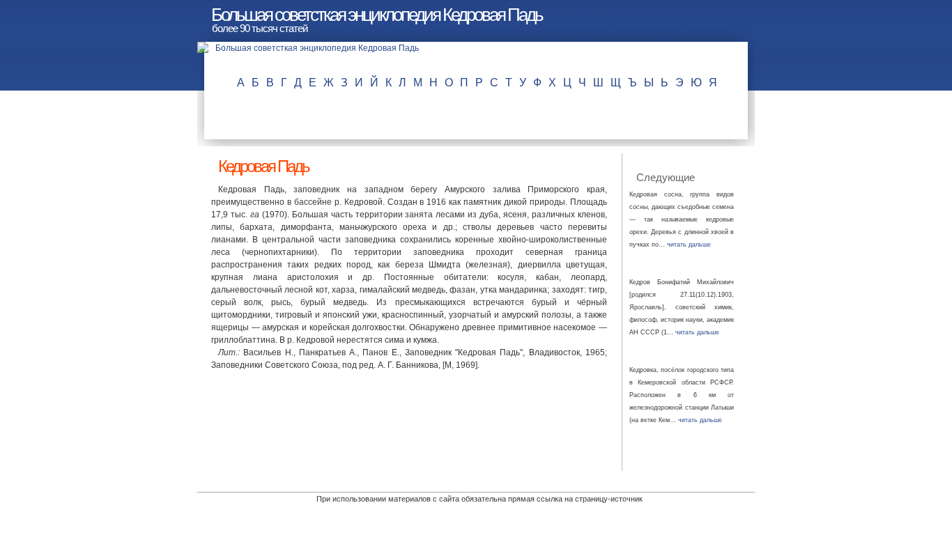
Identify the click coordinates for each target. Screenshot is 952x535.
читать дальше (689, 244)
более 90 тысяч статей (259, 28)
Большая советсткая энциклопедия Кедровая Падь (376, 14)
